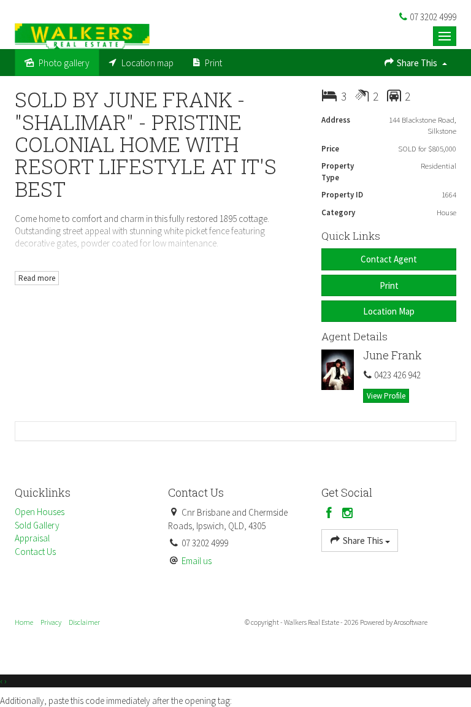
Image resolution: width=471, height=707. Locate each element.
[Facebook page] (330, 513)
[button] (388, 285)
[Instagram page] (348, 513)
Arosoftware (410, 622)
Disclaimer (84, 622)
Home (24, 622)
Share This (417, 63)
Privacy (50, 622)
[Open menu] (444, 36)
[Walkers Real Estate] (82, 35)
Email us (197, 561)
